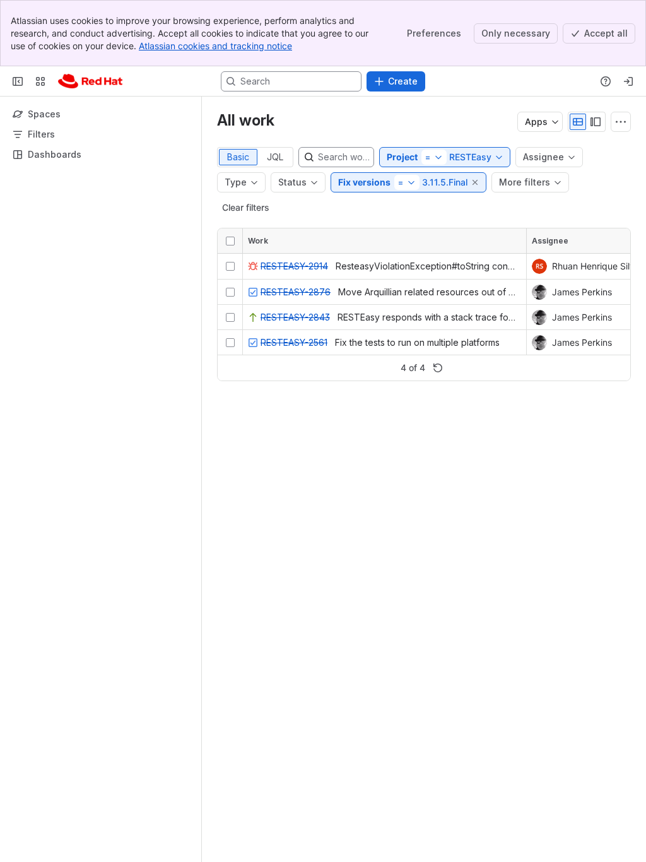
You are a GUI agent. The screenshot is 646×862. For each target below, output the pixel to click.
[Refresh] (438, 368)
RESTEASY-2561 (294, 342)
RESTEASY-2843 (295, 317)
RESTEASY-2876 (296, 291)
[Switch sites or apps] (40, 81)
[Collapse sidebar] (18, 81)
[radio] (578, 122)
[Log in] (628, 81)
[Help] (606, 81)
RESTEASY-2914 (294, 266)
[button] (475, 182)
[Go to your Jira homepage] (90, 81)
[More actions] (621, 122)
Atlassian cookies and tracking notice (215, 45)
